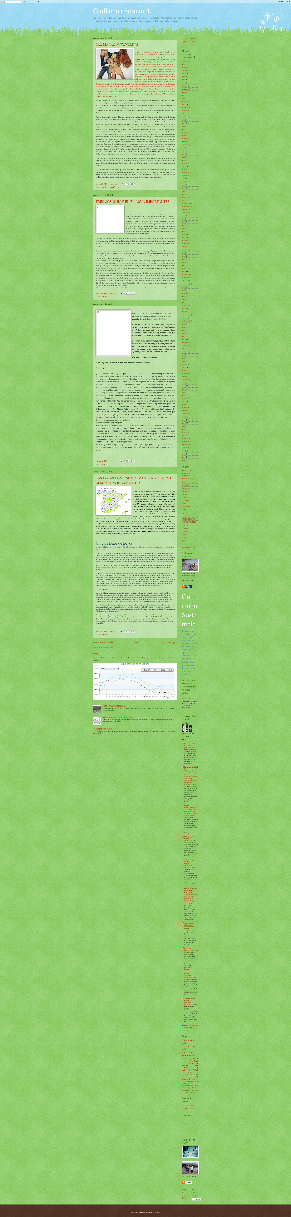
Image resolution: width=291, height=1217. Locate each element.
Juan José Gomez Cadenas (190, 999)
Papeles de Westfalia (187, 974)
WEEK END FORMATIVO (103, 729)
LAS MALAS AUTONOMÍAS (117, 44)
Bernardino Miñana (191, 744)
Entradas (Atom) (107, 647)
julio (183, 95)
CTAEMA (187, 948)
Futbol (104, 464)
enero (183, 73)
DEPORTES (186, 500)
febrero (184, 61)
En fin (184, 503)
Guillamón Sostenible (123, 10)
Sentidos (187, 806)
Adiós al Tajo (188, 840)
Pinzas (184, 534)
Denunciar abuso (188, 546)
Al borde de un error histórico (190, 978)
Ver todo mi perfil (187, 45)
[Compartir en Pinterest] (134, 184)
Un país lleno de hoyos (114, 543)
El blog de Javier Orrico (189, 838)
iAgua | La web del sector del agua (190, 1026)
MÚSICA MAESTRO (189, 519)
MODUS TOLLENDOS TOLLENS (114, 706)
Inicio (137, 642)
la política (185, 513)
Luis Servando (186, 516)
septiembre (185, 117)
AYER (184, 482)
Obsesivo (105, 296)
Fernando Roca (186, 506)
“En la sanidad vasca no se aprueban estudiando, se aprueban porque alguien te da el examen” (190, 899)
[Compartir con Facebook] (132, 184)
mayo (183, 123)
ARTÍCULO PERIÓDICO (110, 187)
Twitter (184, 537)
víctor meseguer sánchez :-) (189, 861)
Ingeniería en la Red (191, 767)
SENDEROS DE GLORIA (189, 928)
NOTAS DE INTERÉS (189, 522)
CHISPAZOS (186, 485)
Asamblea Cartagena (188, 479)
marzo (184, 64)
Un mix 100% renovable (188, 1003)
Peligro (96, 653)
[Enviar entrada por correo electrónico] (121, 184)
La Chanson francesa (188, 1108)
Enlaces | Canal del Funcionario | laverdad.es (190, 890)
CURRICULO (186, 497)
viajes (184, 541)
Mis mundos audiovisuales (188, 924)
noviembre (185, 89)
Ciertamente (186, 488)
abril (183, 98)
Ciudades (185, 491)
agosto (184, 70)
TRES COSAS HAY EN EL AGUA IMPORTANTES (132, 201)
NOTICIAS (185, 525)
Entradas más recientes (103, 642)
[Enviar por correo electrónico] (125, 184)
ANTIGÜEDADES (188, 471)
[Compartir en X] (130, 184)
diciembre (185, 67)
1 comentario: (113, 293)
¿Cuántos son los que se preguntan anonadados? (117, 717)
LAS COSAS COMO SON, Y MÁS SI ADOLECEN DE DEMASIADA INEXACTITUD (135, 480)
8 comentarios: (113, 184)
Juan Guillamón (189, 42)
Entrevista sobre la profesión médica (190, 747)
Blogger (157, 1212)
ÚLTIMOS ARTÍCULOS (188, 864)
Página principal (185, 1198)
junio (183, 80)
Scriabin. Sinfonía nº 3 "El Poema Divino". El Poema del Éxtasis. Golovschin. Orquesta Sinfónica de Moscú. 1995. (191, 812)
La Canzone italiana (188, 1105)
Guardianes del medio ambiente (191, 951)
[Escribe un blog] (128, 184)
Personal (184, 531)
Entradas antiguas (169, 642)
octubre (184, 76)
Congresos (185, 494)
